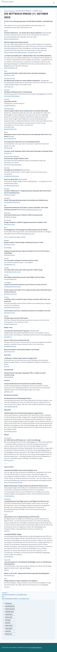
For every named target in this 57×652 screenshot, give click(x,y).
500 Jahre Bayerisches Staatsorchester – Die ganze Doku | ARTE (23, 52)
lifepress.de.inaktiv (9, 195)
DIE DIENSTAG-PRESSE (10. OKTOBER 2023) (14, 593)
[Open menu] (53, 3)
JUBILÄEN (8, 631)
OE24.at (6, 570)
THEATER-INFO (9, 611)
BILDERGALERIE (9, 606)
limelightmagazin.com (10, 324)
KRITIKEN (8, 620)
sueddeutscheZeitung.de (11, 176)
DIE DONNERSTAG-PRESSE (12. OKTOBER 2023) (15, 597)
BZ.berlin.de (7, 153)
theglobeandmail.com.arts (12, 307)
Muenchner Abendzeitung (11, 96)
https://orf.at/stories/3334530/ (13, 482)
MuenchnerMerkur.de (10, 68)
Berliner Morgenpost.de (11, 39)
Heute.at (6, 587)
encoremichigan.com (10, 279)
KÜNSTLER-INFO (10, 609)
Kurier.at (6, 366)
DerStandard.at (8, 556)
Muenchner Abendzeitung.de (12, 164)
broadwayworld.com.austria (12, 286)
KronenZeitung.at (9, 496)
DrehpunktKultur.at (10, 105)
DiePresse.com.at (9, 75)
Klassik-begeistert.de (10, 129)
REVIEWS (7, 623)
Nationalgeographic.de (11, 406)
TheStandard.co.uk (9, 264)
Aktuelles (8, 603)
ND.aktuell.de (8, 148)
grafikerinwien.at (37, 647)
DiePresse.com (8, 392)
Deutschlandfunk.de (10, 138)
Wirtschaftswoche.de (10, 431)
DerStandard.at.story (28, 234)
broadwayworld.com (10, 346)
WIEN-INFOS (9, 625)
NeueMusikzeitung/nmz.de (12, 202)
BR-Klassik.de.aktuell (10, 217)
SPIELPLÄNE (8, 617)
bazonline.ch (8, 337)
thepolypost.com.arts (10, 294)
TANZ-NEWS (8, 628)
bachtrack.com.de (9, 224)
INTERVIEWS (8, 614)
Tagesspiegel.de (9, 377)
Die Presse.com (8, 87)
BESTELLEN (8, 634)
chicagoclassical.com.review (12, 272)
